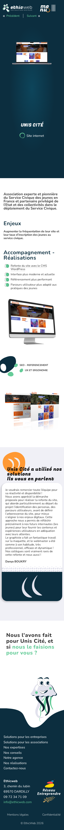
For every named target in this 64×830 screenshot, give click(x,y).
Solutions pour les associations (26, 742)
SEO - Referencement (34, 365)
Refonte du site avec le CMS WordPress (29, 267)
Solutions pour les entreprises (25, 737)
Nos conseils (13, 753)
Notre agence (13, 758)
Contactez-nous (15, 768)
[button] (17, 8)
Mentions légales (18, 815)
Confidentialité (51, 815)
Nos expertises (14, 747)
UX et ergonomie (36, 370)
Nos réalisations (15, 763)
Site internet (35, 136)
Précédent (13, 16)
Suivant (32, 16)
